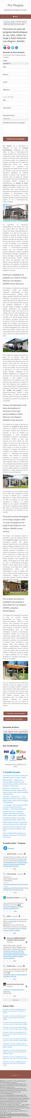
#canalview (6, 907)
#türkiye (10, 956)
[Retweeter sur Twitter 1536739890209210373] (7, 996)
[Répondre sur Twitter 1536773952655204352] (4, 961)
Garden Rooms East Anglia (15, 984)
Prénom (6, 74)
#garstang (20, 907)
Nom (5, 67)
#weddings (13, 907)
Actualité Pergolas (12, 772)
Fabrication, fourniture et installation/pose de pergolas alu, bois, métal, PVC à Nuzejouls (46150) (14, 1063)
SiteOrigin (14, 1075)
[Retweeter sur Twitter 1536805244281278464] (7, 869)
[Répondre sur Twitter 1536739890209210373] (4, 996)
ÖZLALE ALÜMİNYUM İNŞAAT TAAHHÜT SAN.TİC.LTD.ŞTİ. (16, 939)
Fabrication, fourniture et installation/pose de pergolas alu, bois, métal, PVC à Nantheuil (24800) (14, 1017)
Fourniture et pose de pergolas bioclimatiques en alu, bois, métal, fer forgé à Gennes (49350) (15, 1028)
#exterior (5, 890)
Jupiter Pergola (11, 854)
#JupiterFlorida (7, 866)
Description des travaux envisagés (14, 123)
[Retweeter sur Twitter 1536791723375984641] (7, 933)
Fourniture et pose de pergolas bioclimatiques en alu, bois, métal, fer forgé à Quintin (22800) (15, 1023)
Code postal (7, 108)
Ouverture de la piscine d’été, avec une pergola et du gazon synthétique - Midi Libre (14, 829)
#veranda (20, 990)
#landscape (16, 890)
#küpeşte (21, 951)
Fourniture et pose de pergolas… (15, 713)
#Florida (22, 864)
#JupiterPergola (21, 861)
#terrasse (6, 930)
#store (5, 921)
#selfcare (24, 974)
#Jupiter (17, 864)
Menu (16, 16)
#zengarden (6, 974)
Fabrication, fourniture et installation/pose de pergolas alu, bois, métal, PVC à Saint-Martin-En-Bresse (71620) (15, 1051)
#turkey (15, 956)
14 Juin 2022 (20, 854)
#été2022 (17, 930)
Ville (4, 100)
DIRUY (9, 916)
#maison (11, 930)
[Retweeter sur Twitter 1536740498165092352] (7, 979)
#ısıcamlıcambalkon (9, 958)
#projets (24, 928)
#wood (11, 890)
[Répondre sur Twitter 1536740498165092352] (4, 979)
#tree (21, 890)
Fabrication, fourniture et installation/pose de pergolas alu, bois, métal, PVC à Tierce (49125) (15, 1057)
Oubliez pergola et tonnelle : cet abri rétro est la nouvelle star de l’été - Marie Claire (15, 823)
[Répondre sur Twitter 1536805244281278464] (4, 869)
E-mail (5, 82)
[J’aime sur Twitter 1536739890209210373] (10, 996)
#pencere (6, 953)
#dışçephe (16, 953)
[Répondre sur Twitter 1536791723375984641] (4, 933)
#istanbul (20, 956)
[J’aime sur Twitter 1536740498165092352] (10, 979)
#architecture (7, 888)
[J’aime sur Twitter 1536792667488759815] (11, 892)
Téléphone (6, 90)
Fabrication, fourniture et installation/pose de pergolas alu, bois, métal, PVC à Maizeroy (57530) (14, 1011)
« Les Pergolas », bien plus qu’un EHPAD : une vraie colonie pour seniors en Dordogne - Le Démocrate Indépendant (15, 807)
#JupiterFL (15, 866)
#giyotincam (23, 954)
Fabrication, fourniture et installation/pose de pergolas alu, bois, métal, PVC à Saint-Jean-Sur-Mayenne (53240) (15, 1045)
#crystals (18, 974)
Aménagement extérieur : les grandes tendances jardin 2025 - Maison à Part (14, 819)
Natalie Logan (11, 966)
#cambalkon (6, 951)
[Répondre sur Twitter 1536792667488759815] (4, 892)
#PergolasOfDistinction (10, 862)
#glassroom (6, 991)
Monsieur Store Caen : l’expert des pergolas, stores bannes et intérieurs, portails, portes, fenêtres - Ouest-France (14, 813)
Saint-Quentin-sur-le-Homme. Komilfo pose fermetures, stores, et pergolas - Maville (15, 776)
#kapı (10, 953)
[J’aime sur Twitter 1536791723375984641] (10, 933)
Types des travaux (9, 115)
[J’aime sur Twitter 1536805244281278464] (10, 869)
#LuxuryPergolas (22, 862)
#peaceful (13, 976)
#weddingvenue (13, 908)
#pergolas (12, 864)
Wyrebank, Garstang (13, 897)
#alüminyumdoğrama (13, 954)
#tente (5, 954)
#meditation (6, 976)
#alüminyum (14, 951)
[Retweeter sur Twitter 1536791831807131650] (7, 911)
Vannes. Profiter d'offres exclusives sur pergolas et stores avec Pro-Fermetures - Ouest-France (15, 835)
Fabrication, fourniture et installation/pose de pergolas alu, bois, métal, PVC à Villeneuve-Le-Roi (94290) (15, 1033)
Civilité (5, 61)
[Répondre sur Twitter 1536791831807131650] (4, 911)
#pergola (6, 864)
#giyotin (5, 956)
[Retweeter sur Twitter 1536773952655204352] (7, 961)
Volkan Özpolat (11, 874)
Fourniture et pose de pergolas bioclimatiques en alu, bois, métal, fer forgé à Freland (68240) (15, 1039)
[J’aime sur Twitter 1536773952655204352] (10, 961)
